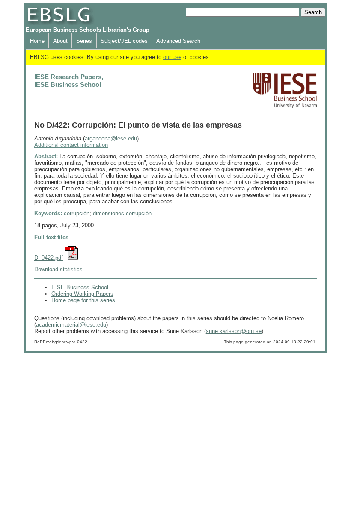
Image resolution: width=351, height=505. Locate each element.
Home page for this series (83, 300)
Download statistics (58, 269)
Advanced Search (178, 41)
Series (84, 41)
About (60, 41)
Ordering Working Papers (82, 294)
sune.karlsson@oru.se (234, 331)
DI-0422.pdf (48, 258)
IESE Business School (79, 287)
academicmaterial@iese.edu (71, 324)
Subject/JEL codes (124, 41)
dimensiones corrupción (122, 213)
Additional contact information (71, 145)
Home (37, 41)
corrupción (76, 213)
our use (172, 57)
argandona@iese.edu (111, 138)
